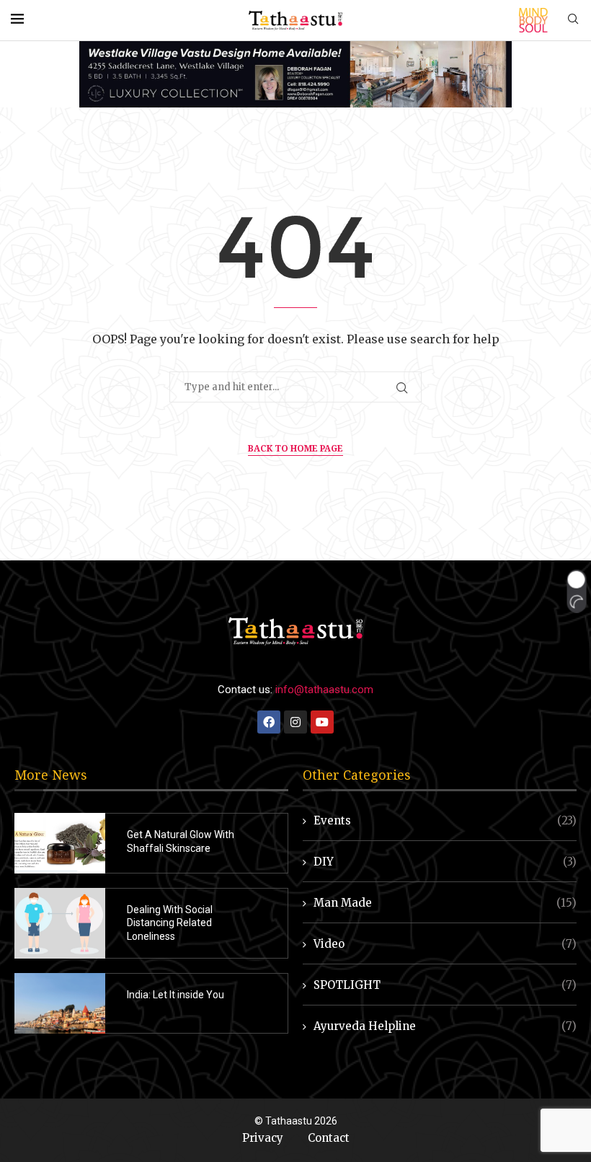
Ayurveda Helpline (445, 1026)
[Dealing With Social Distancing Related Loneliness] (59, 923)
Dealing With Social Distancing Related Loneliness (170, 923)
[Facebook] (268, 722)
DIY (445, 861)
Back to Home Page (295, 448)
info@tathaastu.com (324, 689)
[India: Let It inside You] (59, 1003)
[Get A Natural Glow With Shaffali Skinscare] (59, 843)
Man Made (445, 903)
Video (445, 944)
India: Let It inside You (175, 994)
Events (445, 820)
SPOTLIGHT (445, 985)
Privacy (262, 1138)
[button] (576, 590)
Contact (329, 1138)
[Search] (573, 20)
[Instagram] (295, 722)
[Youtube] (322, 722)
